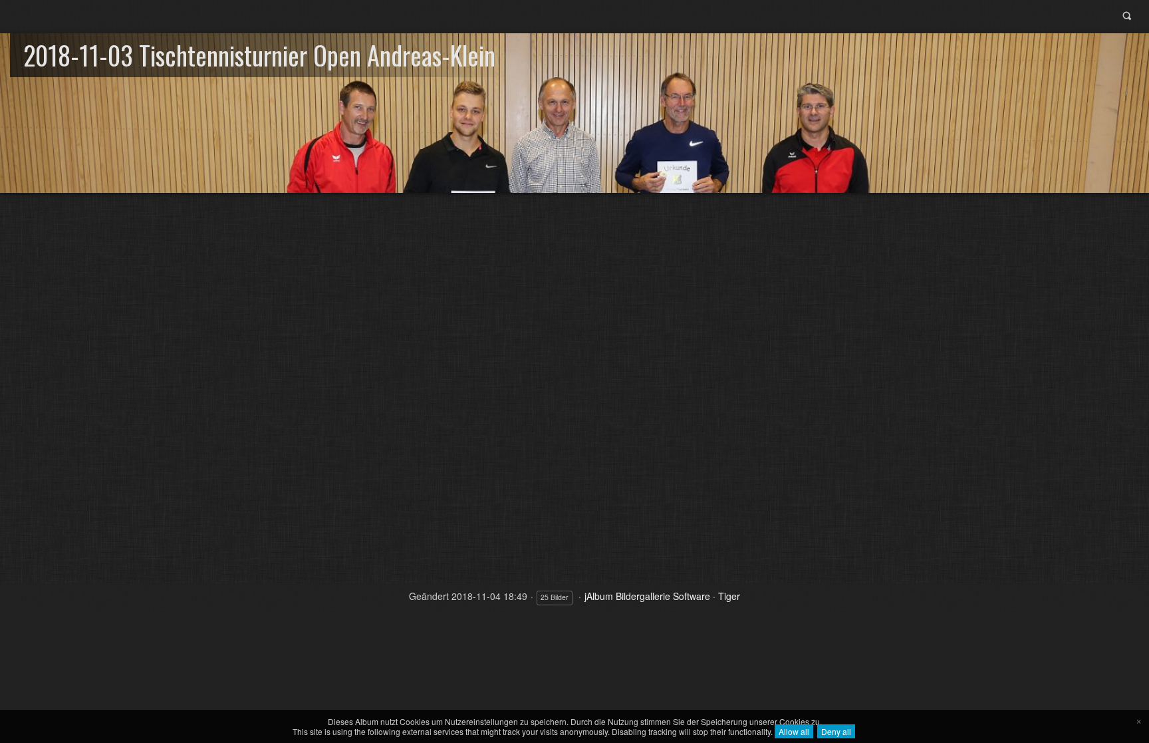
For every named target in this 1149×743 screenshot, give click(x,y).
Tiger (729, 596)
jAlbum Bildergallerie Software (647, 596)
